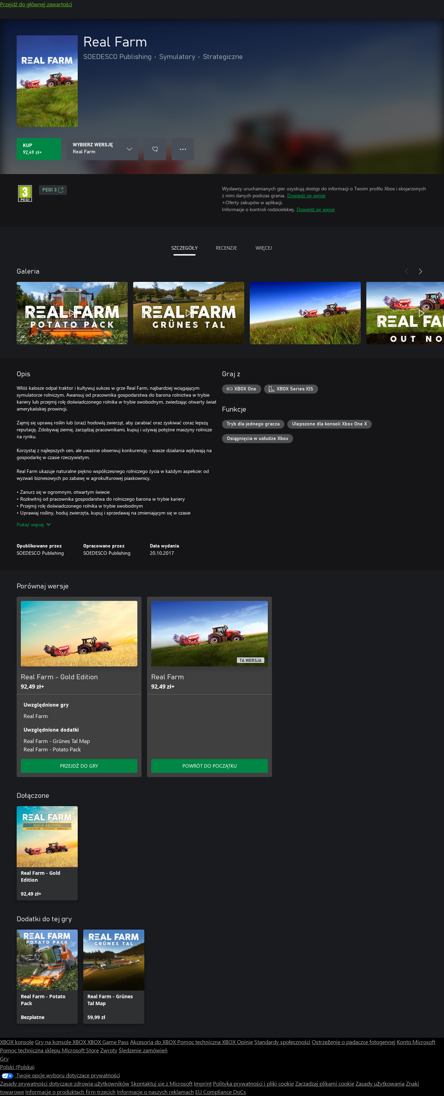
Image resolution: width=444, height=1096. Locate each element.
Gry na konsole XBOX (61, 1041)
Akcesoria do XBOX (153, 1041)
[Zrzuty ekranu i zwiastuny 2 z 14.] (188, 313)
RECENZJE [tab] (226, 247)
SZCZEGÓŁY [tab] (184, 247)
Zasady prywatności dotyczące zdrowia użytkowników (64, 1083)
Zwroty (108, 1050)
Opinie (245, 1041)
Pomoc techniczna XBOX (207, 1041)
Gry (4, 1058)
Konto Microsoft (416, 1041)
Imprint (203, 1083)
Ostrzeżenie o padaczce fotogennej (353, 1041)
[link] (47, 853)
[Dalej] (420, 271)
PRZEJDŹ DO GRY (79, 765)
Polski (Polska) (17, 1066)
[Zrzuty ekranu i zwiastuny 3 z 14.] (305, 313)
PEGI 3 (49, 190)
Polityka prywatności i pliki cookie (253, 1083)
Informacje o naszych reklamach (155, 1091)
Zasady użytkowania (380, 1083)
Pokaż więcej (30, 524)
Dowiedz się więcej (306, 195)
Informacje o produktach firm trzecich (70, 1091)
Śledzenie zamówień (143, 1050)
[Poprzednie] (406, 271)
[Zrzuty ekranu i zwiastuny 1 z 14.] (72, 313)
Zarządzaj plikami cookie (324, 1083)
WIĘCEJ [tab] (264, 247)
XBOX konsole (17, 1041)
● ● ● (183, 149)
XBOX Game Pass (108, 1041)
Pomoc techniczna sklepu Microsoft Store (49, 1050)
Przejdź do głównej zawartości (36, 4)
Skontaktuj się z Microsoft (162, 1083)
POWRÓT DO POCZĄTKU (209, 765)
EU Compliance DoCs (220, 1091)
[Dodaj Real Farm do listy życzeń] (155, 149)
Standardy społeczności (282, 1041)
